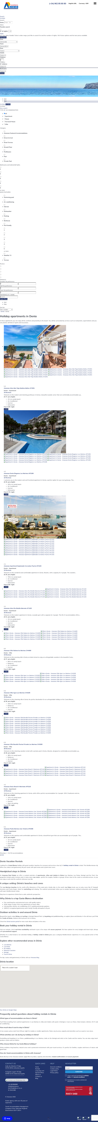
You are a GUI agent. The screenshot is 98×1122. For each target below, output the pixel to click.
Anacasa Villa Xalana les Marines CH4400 (17, 650)
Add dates (3, 37)
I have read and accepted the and (78, 1076)
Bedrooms (3, 69)
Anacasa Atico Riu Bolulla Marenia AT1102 (18, 608)
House (7, 119)
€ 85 (8, 407)
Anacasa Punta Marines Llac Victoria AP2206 (18, 829)
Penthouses (7, 152)
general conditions (79, 1077)
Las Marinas (7, 945)
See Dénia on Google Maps (8, 1010)
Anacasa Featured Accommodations (15, 133)
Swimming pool (9, 197)
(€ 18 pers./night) (9, 701)
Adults (2, 53)
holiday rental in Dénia (71, 865)
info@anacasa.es (13, 1086)
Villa (6, 124)
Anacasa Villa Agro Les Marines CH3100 (17, 693)
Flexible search (5, 27)
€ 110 (9, 711)
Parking (6, 216)
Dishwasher (7, 211)
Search (2, 16)
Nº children (3, 64)
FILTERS (2, 18)
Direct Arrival (8, 138)
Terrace (6, 260)
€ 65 (8, 584)
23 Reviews (7, 570)
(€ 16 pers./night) (9, 574)
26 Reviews (7, 748)
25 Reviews (7, 833)
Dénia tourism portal (13, 921)
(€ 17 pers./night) (9, 397)
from (5, 407)
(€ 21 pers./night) (9, 617)
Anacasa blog (35, 957)
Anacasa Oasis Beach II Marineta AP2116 (17, 786)
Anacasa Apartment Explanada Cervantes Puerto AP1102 (22, 566)
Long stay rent (39, 1071)
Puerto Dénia (8, 954)
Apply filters (3, 299)
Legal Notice (54, 1071)
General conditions (56, 1067)
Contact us (38, 1076)
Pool (5, 156)
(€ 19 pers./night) (9, 482)
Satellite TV (7, 255)
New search (3, 108)
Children (2, 57)
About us (38, 1074)
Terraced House (10, 121)
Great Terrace (8, 142)
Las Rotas (7, 946)
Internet (6, 207)
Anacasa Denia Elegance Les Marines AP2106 (18, 473)
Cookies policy (54, 1069)
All (6, 113)
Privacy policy (54, 1072)
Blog (36, 1078)
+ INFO (6, 409)
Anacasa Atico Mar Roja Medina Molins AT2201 (19, 388)
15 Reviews (7, 697)
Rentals (37, 1069)
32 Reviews (7, 612)
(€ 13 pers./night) (9, 837)
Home (37, 1067)
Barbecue (7, 221)
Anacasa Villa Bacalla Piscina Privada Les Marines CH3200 (23, 744)
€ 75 (8, 492)
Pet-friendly (7, 225)
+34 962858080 (13, 1084)
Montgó (6, 952)
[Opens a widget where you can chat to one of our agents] (7, 1118)
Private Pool (8, 161)
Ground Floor (8, 147)
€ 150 (9, 669)
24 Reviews (7, 392)
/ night (12, 407)
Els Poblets (7, 948)
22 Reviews (7, 478)
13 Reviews (7, 791)
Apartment (8, 116)
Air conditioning (9, 202)
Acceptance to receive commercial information (77, 1080)
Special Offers (39, 1072)
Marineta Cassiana (9, 950)
